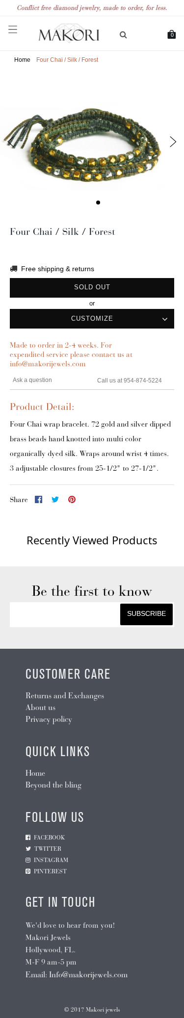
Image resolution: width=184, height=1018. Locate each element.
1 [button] (86, 202)
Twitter (47, 848)
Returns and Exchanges (65, 695)
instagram (51, 860)
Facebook (49, 837)
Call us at (110, 380)
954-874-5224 (143, 380)
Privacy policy (49, 719)
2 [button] (98, 202)
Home (22, 59)
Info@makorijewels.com (88, 974)
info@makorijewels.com (48, 363)
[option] (92, 142)
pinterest (50, 871)
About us (40, 707)
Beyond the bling (53, 784)
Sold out (92, 287)
